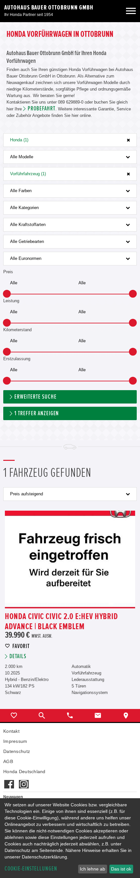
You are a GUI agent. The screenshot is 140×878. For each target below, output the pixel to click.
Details (17, 656)
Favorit (21, 646)
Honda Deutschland (24, 771)
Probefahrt (41, 109)
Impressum (15, 741)
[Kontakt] (98, 715)
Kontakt (11, 731)
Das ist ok (121, 868)
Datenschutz (16, 751)
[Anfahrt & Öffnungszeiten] (126, 715)
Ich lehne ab (92, 868)
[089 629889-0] (70, 715)
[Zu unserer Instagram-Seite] (23, 781)
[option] (70, 559)
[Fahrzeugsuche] (42, 715)
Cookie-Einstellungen (31, 869)
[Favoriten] (14, 715)
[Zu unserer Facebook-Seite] (9, 781)
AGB (8, 761)
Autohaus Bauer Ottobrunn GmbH (48, 7)
